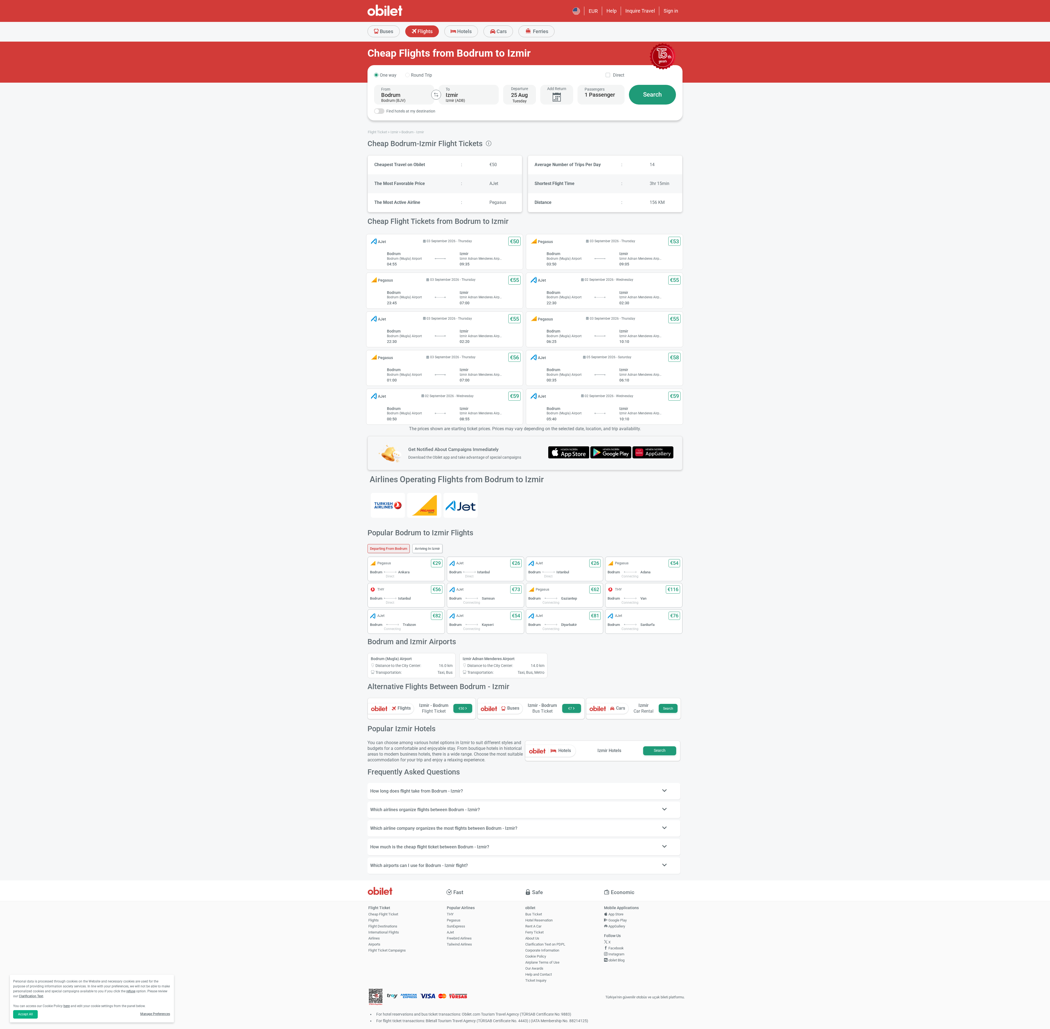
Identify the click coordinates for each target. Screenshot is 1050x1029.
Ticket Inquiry (535, 980)
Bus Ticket (533, 914)
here (66, 1006)
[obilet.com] (398, 15)
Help (611, 11)
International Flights (383, 932)
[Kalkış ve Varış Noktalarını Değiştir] (436, 95)
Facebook (616, 948)
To (448, 89)
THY (450, 914)
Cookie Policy (535, 956)
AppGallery (616, 926)
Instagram (616, 954)
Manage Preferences (155, 1014)
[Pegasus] (424, 505)
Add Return (556, 88)
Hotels (464, 31)
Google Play (617, 920)
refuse (130, 991)
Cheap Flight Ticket (383, 914)
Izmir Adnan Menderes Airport (489, 659)
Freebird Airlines (459, 938)
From (385, 89)
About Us (532, 938)
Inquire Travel (640, 11)
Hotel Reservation (539, 920)
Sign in (671, 11)
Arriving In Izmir (427, 549)
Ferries (540, 31)
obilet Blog (616, 960)
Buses (386, 31)
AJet (450, 932)
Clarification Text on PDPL (545, 944)
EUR (593, 11)
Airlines (374, 938)
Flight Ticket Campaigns (387, 950)
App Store (615, 914)
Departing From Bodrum (388, 549)
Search (652, 94)
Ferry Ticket (534, 932)
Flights (424, 31)
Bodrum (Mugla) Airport (391, 659)
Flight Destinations (382, 926)
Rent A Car (533, 926)
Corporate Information (542, 950)
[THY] (388, 505)
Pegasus (453, 920)
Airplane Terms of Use (542, 962)
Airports (374, 944)
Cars (501, 31)
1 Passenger (600, 94)
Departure (519, 88)
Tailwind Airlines (459, 944)
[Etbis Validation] (375, 997)
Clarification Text (31, 996)
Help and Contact (538, 974)
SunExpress (456, 926)
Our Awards (534, 968)
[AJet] (461, 505)
